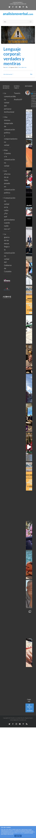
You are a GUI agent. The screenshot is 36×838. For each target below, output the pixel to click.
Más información (7, 74)
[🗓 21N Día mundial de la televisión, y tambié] (29, 506)
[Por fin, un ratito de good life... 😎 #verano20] (29, 564)
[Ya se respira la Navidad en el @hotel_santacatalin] (29, 447)
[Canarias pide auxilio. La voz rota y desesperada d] (29, 212)
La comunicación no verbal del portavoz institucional (7, 102)
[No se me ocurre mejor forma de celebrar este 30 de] (29, 182)
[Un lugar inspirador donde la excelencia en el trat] (29, 359)
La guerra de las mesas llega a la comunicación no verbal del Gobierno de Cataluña (7, 253)
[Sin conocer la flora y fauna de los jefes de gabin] (29, 241)
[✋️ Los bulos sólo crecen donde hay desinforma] (29, 417)
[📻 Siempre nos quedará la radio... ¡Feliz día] (29, 270)
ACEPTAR (18, 836)
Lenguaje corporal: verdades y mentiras (13, 56)
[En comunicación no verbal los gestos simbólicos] (29, 535)
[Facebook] (13, 7)
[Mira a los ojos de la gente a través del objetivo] (29, 123)
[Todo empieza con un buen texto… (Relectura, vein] (29, 153)
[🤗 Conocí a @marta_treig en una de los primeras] (29, 300)
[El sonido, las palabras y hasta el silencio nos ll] (29, 594)
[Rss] (26, 7)
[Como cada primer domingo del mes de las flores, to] (29, 653)
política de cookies (19, 833)
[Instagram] (16, 7)
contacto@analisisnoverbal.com (18, 4)
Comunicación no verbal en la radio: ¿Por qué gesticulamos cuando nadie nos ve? (7, 213)
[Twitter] (9, 7)
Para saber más (22, 67)
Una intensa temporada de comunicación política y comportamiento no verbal (7, 131)
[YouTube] (20, 7)
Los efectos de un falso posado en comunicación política (7, 182)
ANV (6, 67)
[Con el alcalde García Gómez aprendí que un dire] (29, 682)
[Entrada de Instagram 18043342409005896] (29, 388)
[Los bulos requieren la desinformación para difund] (29, 623)
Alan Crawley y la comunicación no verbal (7, 158)
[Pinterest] (23, 7)
